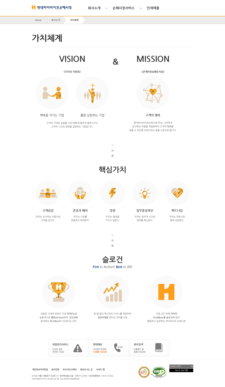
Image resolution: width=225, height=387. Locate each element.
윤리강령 (55, 369)
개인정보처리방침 (40, 369)
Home (38, 20)
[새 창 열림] (68, 347)
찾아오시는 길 (86, 369)
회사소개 (94, 8)
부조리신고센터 (70, 369)
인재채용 (153, 8)
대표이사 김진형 (81, 376)
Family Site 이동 (181, 370)
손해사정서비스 (124, 8)
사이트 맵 (100, 369)
